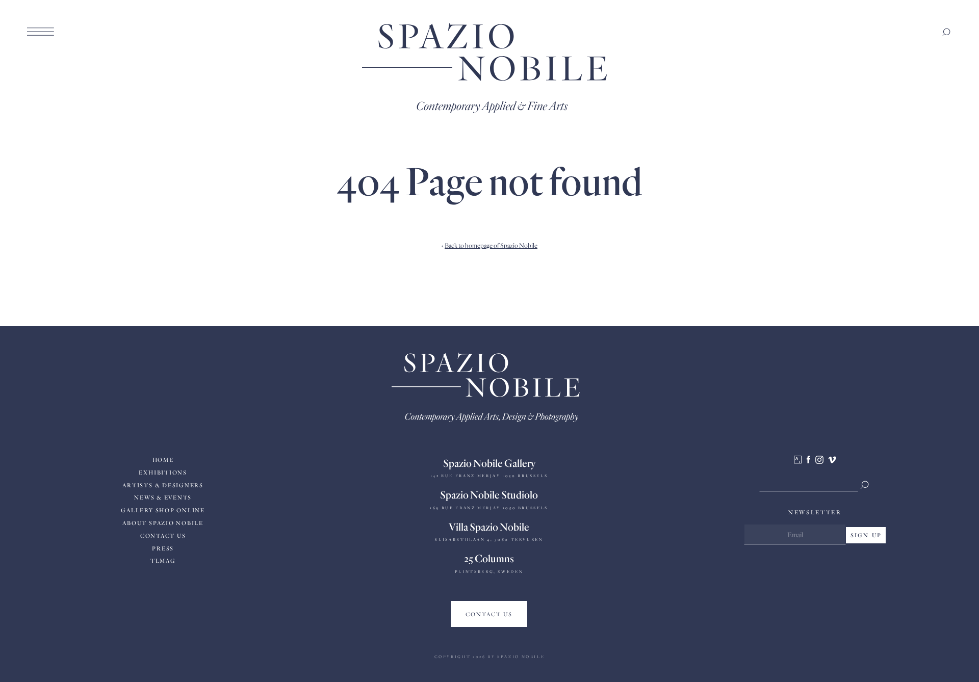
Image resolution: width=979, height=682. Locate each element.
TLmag (163, 560)
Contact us (163, 535)
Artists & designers (162, 485)
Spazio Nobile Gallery (489, 463)
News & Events (163, 497)
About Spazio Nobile (162, 522)
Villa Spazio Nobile (489, 526)
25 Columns (489, 558)
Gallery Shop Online (162, 510)
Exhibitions (163, 472)
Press (163, 548)
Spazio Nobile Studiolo (489, 494)
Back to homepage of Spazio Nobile (491, 245)
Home (163, 459)
